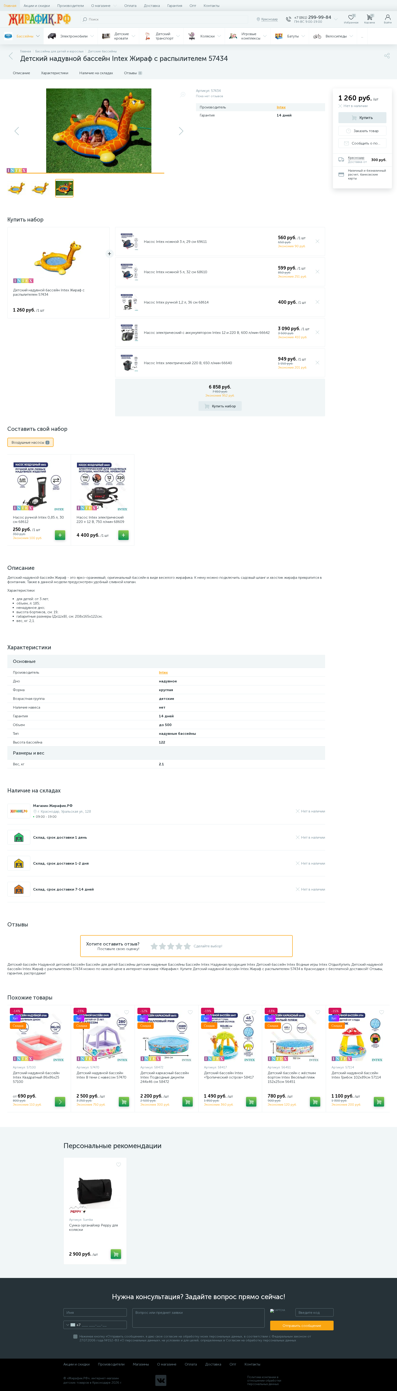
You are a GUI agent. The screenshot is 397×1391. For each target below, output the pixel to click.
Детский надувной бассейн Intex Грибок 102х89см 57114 (356, 1075)
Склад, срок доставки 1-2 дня (61, 863)
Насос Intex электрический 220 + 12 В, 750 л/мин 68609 (100, 519)
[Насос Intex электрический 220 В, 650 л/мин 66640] (129, 363)
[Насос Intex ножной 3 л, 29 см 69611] (129, 241)
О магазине (101, 5)
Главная (10, 5)
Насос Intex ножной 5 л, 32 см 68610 (175, 272)
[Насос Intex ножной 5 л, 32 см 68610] (129, 272)
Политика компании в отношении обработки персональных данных (264, 1380)
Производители (70, 5)
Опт (193, 5)
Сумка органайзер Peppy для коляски (93, 1227)
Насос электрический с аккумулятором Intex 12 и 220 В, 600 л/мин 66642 (207, 332)
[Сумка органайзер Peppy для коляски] (95, 1188)
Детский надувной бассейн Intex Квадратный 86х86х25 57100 (36, 1077)
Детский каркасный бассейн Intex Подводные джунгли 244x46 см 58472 (164, 1077)
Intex (281, 107)
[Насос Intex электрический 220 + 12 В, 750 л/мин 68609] (103, 485)
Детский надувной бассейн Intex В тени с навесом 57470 (101, 1075)
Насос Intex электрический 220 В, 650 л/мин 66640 (188, 363)
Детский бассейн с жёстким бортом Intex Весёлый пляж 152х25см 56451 (292, 1077)
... (362, 36)
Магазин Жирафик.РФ (53, 805)
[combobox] (72, 1325)
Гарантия (174, 5)
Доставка (152, 5)
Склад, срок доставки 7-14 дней (63, 889)
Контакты (211, 5)
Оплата (130, 5)
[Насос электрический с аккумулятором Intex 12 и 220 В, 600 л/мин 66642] (129, 332)
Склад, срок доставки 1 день (60, 837)
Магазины (141, 1364)
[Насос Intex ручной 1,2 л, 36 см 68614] (129, 302)
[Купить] (60, 1102)
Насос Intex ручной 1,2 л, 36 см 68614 (176, 302)
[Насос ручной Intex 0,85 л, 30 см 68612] (39, 485)
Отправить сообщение (302, 1325)
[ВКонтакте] (160, 1380)
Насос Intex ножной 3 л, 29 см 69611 (175, 241)
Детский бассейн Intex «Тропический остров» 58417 (229, 1075)
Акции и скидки (37, 5)
